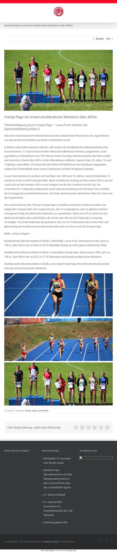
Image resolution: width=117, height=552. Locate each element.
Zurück (100, 38)
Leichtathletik (43, 411)
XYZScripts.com (70, 551)
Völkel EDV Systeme (51, 542)
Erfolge (28, 411)
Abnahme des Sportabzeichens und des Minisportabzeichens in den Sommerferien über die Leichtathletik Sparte (58, 479)
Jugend (34, 411)
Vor (108, 38)
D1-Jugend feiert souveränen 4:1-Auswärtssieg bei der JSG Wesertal (58, 508)
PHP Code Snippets (48, 551)
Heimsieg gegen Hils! (56, 522)
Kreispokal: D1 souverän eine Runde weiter (57, 460)
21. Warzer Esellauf (54, 494)
